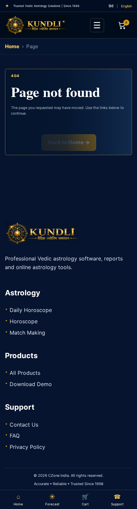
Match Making (27, 332)
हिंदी (111, 6)
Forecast (52, 499)
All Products (25, 372)
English (126, 6)
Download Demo (31, 384)
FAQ (15, 435)
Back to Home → (69, 142)
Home (12, 46)
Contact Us (24, 424)
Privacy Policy (27, 447)
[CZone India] (41, 25)
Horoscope (24, 321)
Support (117, 499)
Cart (85, 499)
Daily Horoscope (31, 310)
